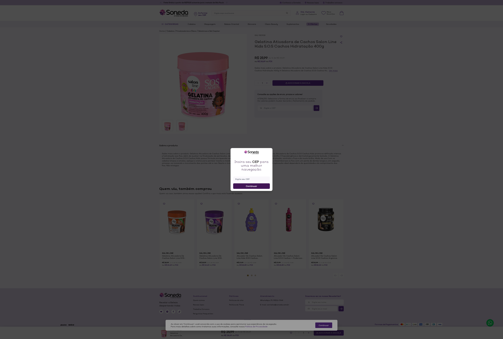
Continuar (251, 186)
